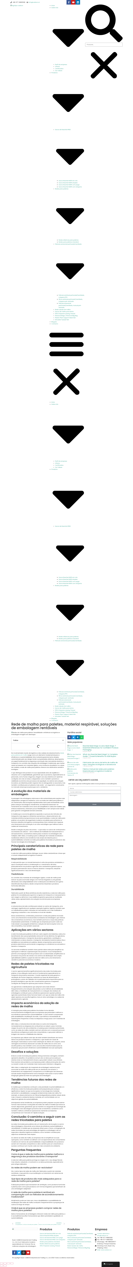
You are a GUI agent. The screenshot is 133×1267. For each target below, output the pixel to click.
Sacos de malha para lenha (64, 311)
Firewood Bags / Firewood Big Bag (66, 316)
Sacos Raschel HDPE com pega (69, 185)
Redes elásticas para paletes (69, 240)
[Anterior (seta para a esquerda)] (1, 1265)
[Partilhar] (8, 1263)
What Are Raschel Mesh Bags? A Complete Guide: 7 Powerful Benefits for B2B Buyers (100, 755)
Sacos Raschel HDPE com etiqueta (70, 187)
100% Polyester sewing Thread (65, 314)
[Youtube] (73, 2)
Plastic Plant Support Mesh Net (65, 318)
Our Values (58, 71)
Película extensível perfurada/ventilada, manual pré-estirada (70, 305)
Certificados (59, 69)
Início (53, 5)
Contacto (54, 324)
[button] (66, 363)
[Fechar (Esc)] (11, 1263)
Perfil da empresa (61, 64)
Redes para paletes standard (69, 242)
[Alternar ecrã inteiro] (5, 1263)
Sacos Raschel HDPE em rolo (68, 181)
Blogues (54, 322)
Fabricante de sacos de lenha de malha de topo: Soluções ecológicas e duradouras (100, 763)
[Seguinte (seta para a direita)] (5, 1265)
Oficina (57, 66)
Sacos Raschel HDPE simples (68, 183)
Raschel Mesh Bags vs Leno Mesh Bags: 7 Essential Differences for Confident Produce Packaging (100, 748)
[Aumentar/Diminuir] (1, 1263)
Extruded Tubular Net (62, 320)
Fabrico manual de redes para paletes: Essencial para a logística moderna (98, 770)
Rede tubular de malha (62, 309)
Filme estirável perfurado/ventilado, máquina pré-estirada (71, 300)
